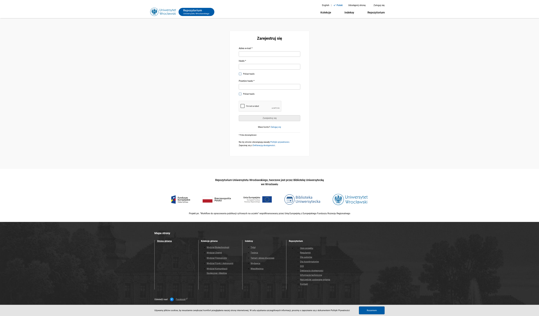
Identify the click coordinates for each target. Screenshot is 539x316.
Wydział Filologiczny (217, 258)
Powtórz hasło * (246, 81)
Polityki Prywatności (340, 310)
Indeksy (349, 12)
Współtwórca (257, 268)
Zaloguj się (379, 5)
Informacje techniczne (311, 275)
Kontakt (304, 284)
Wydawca (255, 263)
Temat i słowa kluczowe (262, 258)
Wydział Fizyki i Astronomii (220, 263)
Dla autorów (306, 257)
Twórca (254, 252)
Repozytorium (376, 12)
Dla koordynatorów (309, 261)
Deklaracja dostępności (311, 270)
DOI (302, 266)
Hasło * (242, 61)
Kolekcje (325, 12)
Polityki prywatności (279, 142)
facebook (181, 299)
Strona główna (164, 241)
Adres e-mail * (246, 48)
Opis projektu (306, 248)
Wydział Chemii (214, 252)
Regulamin (305, 252)
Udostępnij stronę (357, 5)
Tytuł (253, 247)
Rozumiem (372, 310)
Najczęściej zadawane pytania (315, 279)
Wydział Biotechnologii (218, 247)
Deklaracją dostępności (264, 145)
